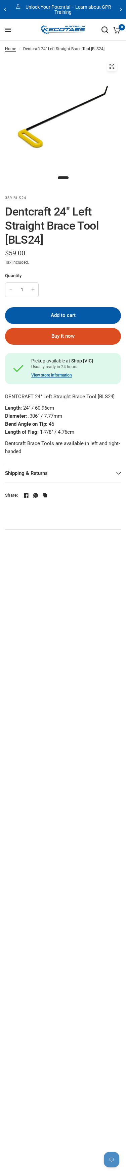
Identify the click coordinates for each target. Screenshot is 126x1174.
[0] (116, 30)
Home (10, 49)
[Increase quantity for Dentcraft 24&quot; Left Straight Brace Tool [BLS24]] (33, 290)
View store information (51, 375)
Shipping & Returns (26, 473)
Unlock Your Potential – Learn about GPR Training (68, 9)
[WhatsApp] (36, 495)
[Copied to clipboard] (45, 495)
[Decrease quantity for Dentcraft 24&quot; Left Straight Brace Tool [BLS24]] (10, 290)
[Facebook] (26, 495)
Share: (11, 495)
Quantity (13, 275)
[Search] (105, 30)
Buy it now (63, 336)
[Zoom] (112, 66)
